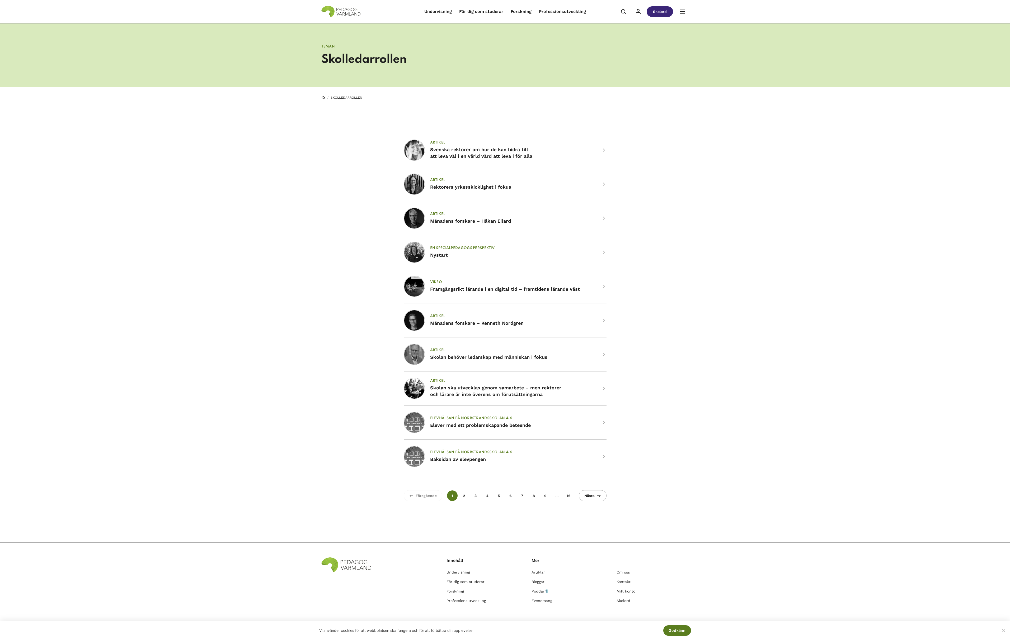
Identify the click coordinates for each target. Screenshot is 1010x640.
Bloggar (538, 582)
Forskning (521, 11)
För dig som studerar (481, 11)
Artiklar (538, 572)
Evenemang (542, 601)
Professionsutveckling (562, 11)
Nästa (589, 496)
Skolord (660, 11)
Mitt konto (626, 591)
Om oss (623, 572)
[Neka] (1003, 630)
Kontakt (624, 582)
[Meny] (682, 11)
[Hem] (323, 97)
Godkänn (677, 630)
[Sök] (623, 11)
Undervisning (438, 11)
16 (569, 496)
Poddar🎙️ (540, 591)
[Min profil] (638, 11)
